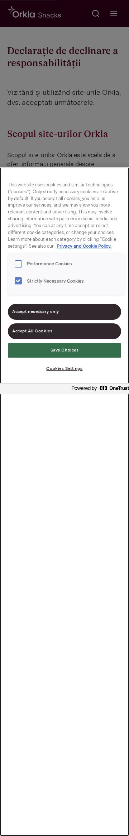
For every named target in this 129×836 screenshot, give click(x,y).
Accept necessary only (35, 311)
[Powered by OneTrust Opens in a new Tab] (98, 389)
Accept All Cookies (32, 330)
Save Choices (65, 350)
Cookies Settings (64, 368)
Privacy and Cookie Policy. (84, 246)
